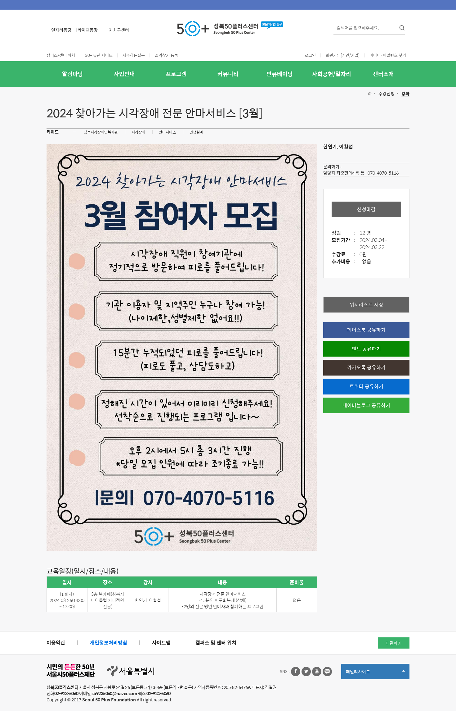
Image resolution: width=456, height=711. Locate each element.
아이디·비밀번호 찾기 (387, 55)
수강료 (343, 254)
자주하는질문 (134, 55)
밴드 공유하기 (366, 349)
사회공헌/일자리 (331, 74)
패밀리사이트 (368, 673)
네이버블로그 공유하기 (366, 405)
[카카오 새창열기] (327, 671)
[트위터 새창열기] (306, 671)
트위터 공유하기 (366, 386)
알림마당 (72, 74)
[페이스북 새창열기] (295, 671)
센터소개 (383, 74)
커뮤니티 (228, 74)
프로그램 (176, 74)
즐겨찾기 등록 (166, 55)
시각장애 (138, 132)
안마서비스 (167, 132)
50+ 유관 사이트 (99, 55)
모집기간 (343, 240)
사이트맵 (161, 642)
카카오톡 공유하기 (366, 367)
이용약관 (56, 642)
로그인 (310, 55)
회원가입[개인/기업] (343, 55)
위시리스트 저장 (366, 304)
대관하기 (394, 643)
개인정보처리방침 (108, 642)
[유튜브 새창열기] (316, 671)
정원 (343, 233)
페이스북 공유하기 (366, 330)
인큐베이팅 (279, 74)
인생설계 (196, 132)
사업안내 (124, 74)
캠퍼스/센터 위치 (61, 55)
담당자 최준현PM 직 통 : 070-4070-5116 (361, 173)
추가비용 (343, 261)
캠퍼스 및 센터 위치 (215, 642)
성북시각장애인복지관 (101, 132)
